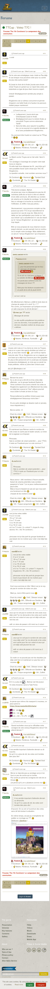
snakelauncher (18, 255)
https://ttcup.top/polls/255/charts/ (23, 706)
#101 (44, 53)
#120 (44, 788)
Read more (19, 984)
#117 (44, 721)
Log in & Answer (25, 896)
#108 (44, 374)
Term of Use (6, 952)
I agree (30, 985)
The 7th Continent (17, 31)
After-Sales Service (9, 961)
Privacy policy (7, 955)
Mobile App (31, 939)
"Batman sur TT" (19, 313)
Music (29, 931)
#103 (44, 110)
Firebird (5, 116)
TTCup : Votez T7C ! (18, 27)
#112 (44, 546)
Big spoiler (25, 271)
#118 (44, 745)
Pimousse (5, 379)
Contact (5, 958)
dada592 (5, 59)
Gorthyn (23, 820)
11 (5, 45)
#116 (44, 697)
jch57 (4, 349)
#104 (44, 153)
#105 (44, 186)
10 (44, 41)
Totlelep (5, 774)
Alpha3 (5, 158)
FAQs (29, 925)
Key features (7, 931)
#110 (44, 456)
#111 (44, 509)
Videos (29, 928)
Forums (6, 31)
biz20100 (5, 703)
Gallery (5, 936)
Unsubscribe (6, 977)
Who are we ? (7, 949)
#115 (44, 678)
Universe (5, 928)
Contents (5, 933)
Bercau (5, 77)
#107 (44, 344)
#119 (44, 769)
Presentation (7, 925)
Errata (29, 936)
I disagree (41, 985)
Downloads (31, 933)
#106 (44, 249)
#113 (44, 609)
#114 (44, 629)
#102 (44, 71)
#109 (44, 425)
